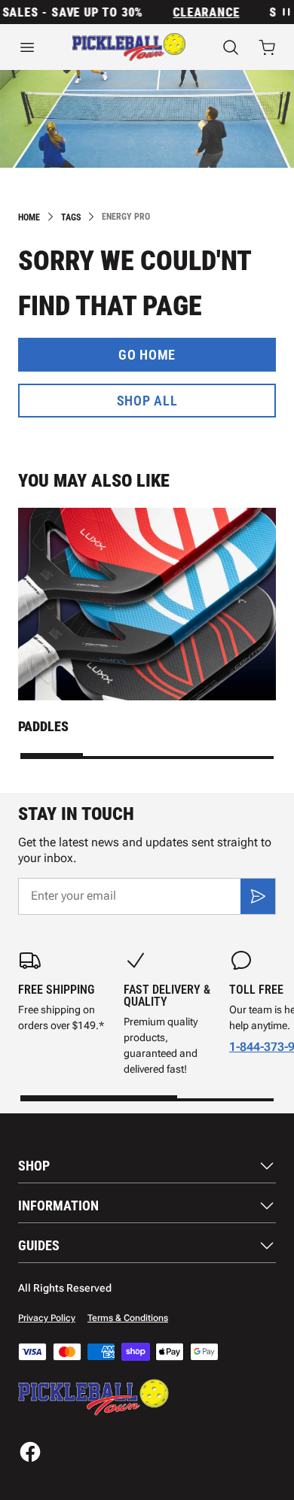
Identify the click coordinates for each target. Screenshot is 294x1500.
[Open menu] (27, 47)
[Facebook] (30, 1452)
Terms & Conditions (127, 1318)
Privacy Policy (46, 1318)
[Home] (128, 47)
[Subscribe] (257, 896)
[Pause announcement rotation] (285, 12)
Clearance (200, 12)
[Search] (231, 47)
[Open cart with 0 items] (267, 47)
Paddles (43, 726)
